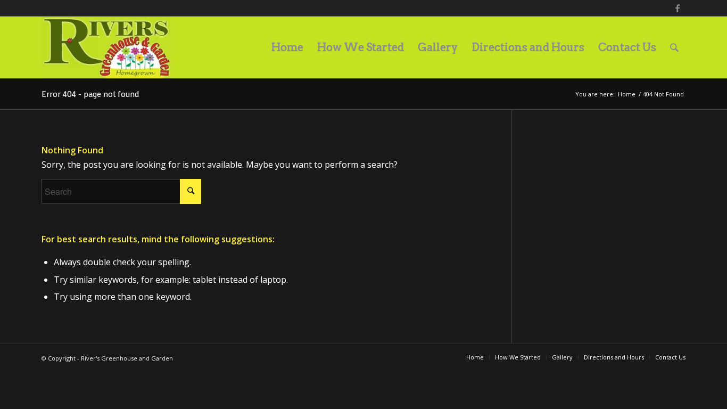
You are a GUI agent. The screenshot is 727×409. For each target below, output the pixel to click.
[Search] (674, 47)
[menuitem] (287, 47)
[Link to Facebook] (677, 8)
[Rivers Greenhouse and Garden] (107, 47)
